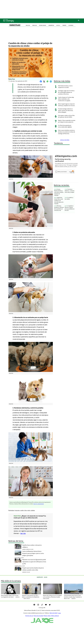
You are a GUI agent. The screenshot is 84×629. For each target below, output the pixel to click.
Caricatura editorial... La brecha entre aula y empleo (69, 190)
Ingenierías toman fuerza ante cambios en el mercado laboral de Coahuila (58, 200)
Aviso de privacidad (38, 615)
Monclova (34, 25)
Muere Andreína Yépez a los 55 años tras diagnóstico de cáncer (10, 596)
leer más (23, 533)
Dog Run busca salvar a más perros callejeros (32, 546)
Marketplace (14, 25)
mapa (59, 613)
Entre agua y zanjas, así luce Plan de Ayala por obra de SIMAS (66, 116)
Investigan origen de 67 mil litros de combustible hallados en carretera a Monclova (66, 92)
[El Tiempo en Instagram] (39, 605)
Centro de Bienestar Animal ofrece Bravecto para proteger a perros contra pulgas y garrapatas (33, 553)
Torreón (64, 25)
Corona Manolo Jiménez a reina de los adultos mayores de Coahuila (59, 192)
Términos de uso (29, 615)
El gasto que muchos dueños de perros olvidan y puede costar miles (33, 569)
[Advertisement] (42, 9)
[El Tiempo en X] (50, 605)
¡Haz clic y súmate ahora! (38, 503)
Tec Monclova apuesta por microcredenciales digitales (65, 126)
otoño (28, 510)
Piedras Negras (42, 25)
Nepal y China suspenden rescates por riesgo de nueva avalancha (66, 121)
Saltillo (58, 25)
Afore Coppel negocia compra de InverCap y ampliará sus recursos (66, 104)
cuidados (33, 510)
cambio (22, 510)
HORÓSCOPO (40, 577)
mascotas (17, 510)
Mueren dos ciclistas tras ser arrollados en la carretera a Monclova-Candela (52, 597)
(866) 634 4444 (53, 613)
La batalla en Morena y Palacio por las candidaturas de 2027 (69, 208)
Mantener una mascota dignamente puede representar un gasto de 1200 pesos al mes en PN (34, 562)
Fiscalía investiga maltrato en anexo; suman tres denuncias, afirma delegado (65, 110)
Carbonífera (51, 25)
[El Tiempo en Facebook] (35, 605)
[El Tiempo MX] (8, 21)
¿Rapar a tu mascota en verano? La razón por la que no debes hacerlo (30, 517)
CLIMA (45, 577)
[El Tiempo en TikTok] (43, 605)
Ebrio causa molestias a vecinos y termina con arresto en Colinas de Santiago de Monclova (66, 131)
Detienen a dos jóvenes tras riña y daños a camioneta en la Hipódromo (30, 597)
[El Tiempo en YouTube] (47, 605)
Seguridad (70, 25)
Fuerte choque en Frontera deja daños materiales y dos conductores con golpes (66, 98)
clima (25, 510)
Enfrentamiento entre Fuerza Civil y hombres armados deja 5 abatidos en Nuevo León (73, 597)
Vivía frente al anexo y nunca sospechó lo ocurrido (65, 86)
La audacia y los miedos (69, 198)
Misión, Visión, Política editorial (51, 615)
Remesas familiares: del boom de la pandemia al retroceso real (59, 208)
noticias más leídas (64, 140)
